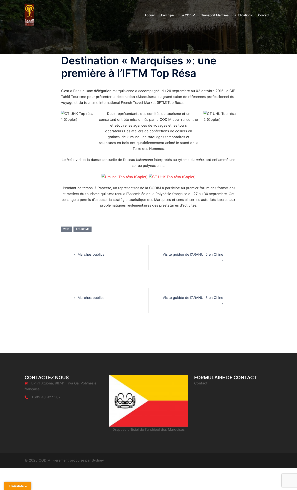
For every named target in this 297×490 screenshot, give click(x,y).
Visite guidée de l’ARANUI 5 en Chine (193, 254)
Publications (243, 15)
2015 (66, 229)
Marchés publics (91, 254)
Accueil (150, 15)
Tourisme (82, 229)
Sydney (98, 460)
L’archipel (167, 15)
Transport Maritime (215, 15)
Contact (263, 15)
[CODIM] (29, 15)
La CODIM (187, 15)
